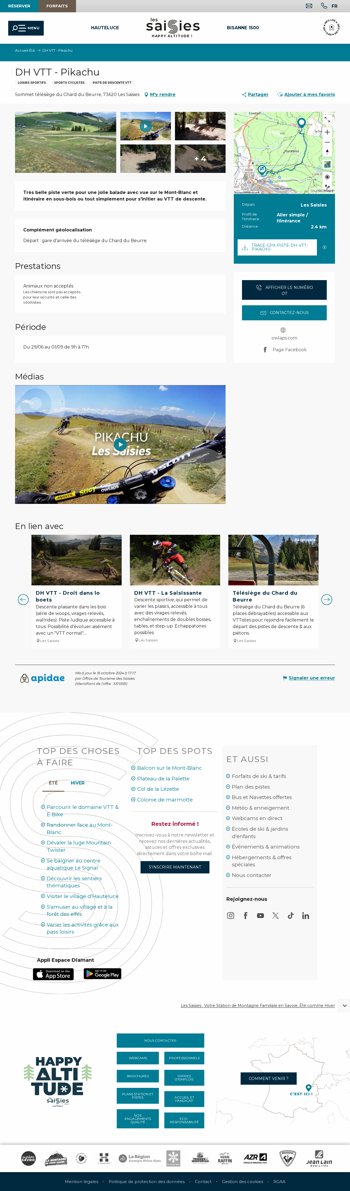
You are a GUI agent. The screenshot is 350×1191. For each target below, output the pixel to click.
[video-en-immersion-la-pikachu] (120, 444)
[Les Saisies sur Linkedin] (306, 918)
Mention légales (81, 1181)
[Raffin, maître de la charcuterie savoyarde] (225, 1158)
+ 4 (200, 158)
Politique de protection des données (147, 1181)
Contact (203, 1181)
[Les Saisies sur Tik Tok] (291, 918)
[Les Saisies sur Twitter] (276, 918)
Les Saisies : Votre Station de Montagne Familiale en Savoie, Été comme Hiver (258, 1006)
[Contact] (304, 6)
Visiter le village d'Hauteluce (83, 896)
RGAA (279, 1181)
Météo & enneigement (260, 808)
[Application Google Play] (102, 973)
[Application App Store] (53, 974)
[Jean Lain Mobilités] (319, 1158)
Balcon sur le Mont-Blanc (169, 768)
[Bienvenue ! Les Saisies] (58, 1080)
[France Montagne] (56, 1158)
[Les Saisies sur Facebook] (245, 918)
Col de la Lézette (158, 789)
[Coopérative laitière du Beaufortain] (200, 1158)
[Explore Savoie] (28, 1158)
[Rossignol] (288, 1158)
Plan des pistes (251, 787)
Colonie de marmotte (165, 800)
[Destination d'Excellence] (81, 1158)
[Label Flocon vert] (173, 1158)
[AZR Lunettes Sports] (255, 1158)
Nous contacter (252, 875)
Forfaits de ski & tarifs (259, 776)
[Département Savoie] (104, 1158)
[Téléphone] (319, 6)
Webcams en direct (257, 818)
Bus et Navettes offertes (262, 797)
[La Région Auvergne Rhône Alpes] (140, 1158)
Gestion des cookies (242, 1181)
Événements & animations (266, 847)
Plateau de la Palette (163, 778)
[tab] (77, 782)
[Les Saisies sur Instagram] (230, 918)
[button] (334, 6)
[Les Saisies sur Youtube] (260, 918)
